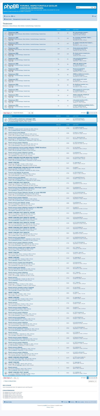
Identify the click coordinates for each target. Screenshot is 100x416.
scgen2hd (76, 54)
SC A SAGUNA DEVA (19, 224)
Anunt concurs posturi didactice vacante (20, 242)
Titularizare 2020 (13, 63)
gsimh (15, 209)
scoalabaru (19, 285)
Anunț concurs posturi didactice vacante (20, 152)
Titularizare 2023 (13, 48)
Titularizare (7, 24)
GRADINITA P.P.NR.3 (79, 49)
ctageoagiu (17, 164)
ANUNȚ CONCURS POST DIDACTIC (18, 182)
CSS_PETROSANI (18, 244)
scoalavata (17, 368)
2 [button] (89, 113)
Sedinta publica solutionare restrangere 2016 (21, 119)
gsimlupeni (16, 154)
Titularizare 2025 (13, 38)
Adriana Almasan (13, 25)
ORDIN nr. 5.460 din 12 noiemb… (81, 74)
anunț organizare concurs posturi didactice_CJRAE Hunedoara (27, 147)
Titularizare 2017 (13, 79)
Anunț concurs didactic (15, 347)
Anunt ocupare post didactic (16, 267)
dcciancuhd (77, 38)
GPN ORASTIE (18, 174)
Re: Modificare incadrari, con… (81, 84)
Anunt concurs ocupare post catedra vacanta (21, 247)
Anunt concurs (12, 277)
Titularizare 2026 (13, 32)
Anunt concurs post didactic (16, 177)
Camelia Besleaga (29, 25)
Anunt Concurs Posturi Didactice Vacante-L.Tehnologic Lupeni (27, 187)
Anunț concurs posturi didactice (18, 137)
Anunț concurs (12, 302)
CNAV (15, 293)
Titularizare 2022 (13, 53)
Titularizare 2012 (13, 105)
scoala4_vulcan (18, 234)
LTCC (75, 44)
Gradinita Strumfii (18, 129)
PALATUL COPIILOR (79, 33)
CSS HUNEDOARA (19, 194)
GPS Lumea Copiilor (19, 358)
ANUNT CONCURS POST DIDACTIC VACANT (21, 217)
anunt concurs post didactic (16, 132)
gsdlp (15, 169)
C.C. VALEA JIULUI (19, 139)
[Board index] (11, 6)
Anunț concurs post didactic (80, 48)
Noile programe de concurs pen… (81, 89)
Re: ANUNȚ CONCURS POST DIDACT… (83, 42)
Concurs (10, 127)
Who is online (7, 385)
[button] (96, 113)
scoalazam (17, 214)
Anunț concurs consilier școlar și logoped (21, 287)
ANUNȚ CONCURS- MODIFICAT (81, 94)
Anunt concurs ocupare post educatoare (20, 262)
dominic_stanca (18, 253)
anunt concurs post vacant (80, 79)
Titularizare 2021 (13, 58)
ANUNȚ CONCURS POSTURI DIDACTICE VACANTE (23, 157)
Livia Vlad (76, 80)
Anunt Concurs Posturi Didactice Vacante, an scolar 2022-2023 (27, 192)
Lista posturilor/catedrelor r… (80, 58)
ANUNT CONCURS (13, 292)
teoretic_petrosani (18, 353)
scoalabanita (17, 278)
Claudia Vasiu (37, 25)
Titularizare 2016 (13, 84)
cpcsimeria (17, 303)
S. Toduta (16, 249)
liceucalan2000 (17, 219)
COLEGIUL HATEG (19, 159)
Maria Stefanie (21, 25)
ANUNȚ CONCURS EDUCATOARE (18, 357)
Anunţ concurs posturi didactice (18, 337)
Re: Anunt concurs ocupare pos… (82, 53)
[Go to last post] (83, 118)
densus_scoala (18, 134)
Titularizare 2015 (13, 89)
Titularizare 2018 (13, 74)
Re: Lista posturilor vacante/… (81, 32)
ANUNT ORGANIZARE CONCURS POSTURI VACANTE (24, 167)
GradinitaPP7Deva (18, 179)
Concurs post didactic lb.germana (18, 172)
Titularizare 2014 (13, 95)
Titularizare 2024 (13, 43)
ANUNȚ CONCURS (13, 162)
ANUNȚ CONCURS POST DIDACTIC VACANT (21, 212)
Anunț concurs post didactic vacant (19, 202)
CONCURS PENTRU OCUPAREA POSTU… (84, 105)
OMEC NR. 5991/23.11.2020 (79, 63)
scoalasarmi (77, 85)
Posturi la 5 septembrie (79, 68)
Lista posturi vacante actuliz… (81, 100)
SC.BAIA (16, 333)
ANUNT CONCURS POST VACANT (18, 372)
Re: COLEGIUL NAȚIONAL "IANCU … (82, 37)
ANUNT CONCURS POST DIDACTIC (18, 232)
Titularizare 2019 (13, 69)
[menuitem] (13, 16)
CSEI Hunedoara (18, 144)
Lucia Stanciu (77, 59)
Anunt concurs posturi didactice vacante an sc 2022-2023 (25, 207)
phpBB (44, 405)
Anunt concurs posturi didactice (18, 142)
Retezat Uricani (18, 199)
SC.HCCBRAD (77, 96)
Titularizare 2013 (13, 100)
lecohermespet (17, 323)
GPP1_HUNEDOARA (79, 106)
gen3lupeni (17, 204)
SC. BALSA (17, 268)
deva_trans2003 (20, 170)
